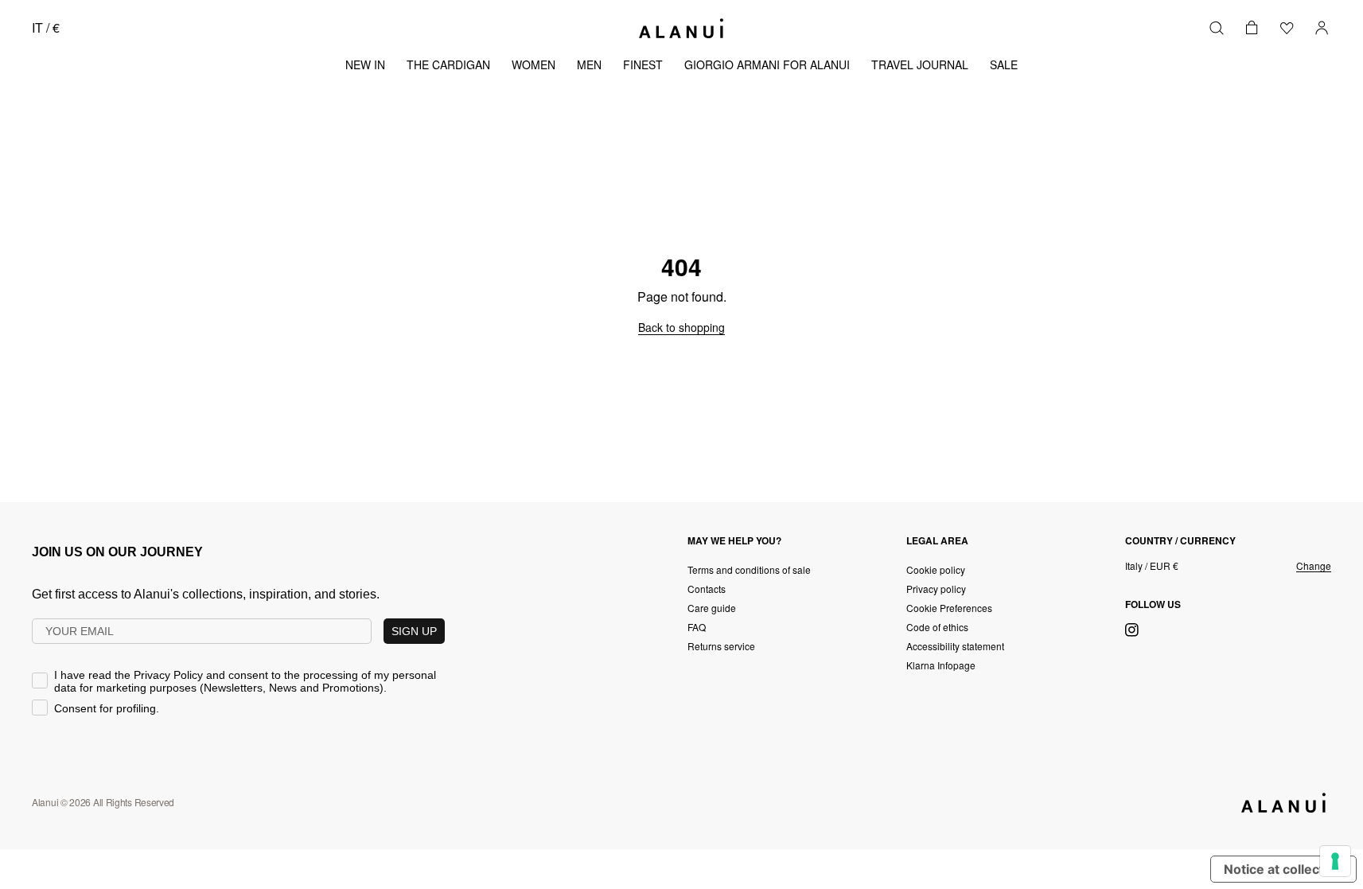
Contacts (706, 588)
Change (1313, 566)
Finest (643, 64)
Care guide (711, 607)
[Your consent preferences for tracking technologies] (1335, 861)
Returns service (721, 646)
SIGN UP (414, 631)
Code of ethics (937, 627)
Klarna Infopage (941, 665)
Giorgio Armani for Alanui (767, 64)
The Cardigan (448, 64)
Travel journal (919, 64)
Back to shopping (681, 327)
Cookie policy (935, 569)
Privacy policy (936, 588)
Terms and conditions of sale (749, 569)
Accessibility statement (955, 646)
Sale (1004, 64)
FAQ (696, 627)
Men (589, 64)
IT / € (46, 27)
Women (533, 64)
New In (365, 64)
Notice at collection (1283, 869)
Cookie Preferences (949, 607)
